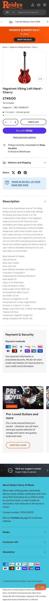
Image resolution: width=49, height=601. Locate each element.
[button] (39, 5)
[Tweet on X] (13, 173)
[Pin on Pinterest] (25, 173)
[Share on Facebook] (19, 173)
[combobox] (24, 12)
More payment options (24, 137)
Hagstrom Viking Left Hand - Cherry (23, 47)
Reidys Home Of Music (17, 581)
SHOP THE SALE (24, 39)
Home (5, 47)
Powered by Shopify (34, 581)
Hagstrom (7, 107)
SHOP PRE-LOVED (18, 445)
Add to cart (33, 122)
